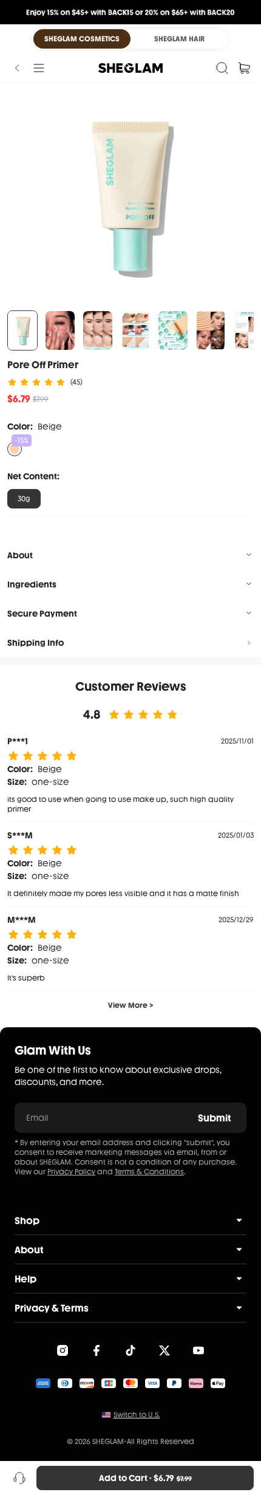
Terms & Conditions (149, 1172)
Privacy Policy (71, 1172)
